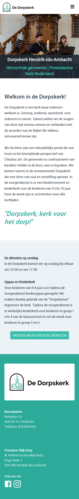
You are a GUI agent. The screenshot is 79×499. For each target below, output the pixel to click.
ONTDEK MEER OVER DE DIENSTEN (40, 335)
